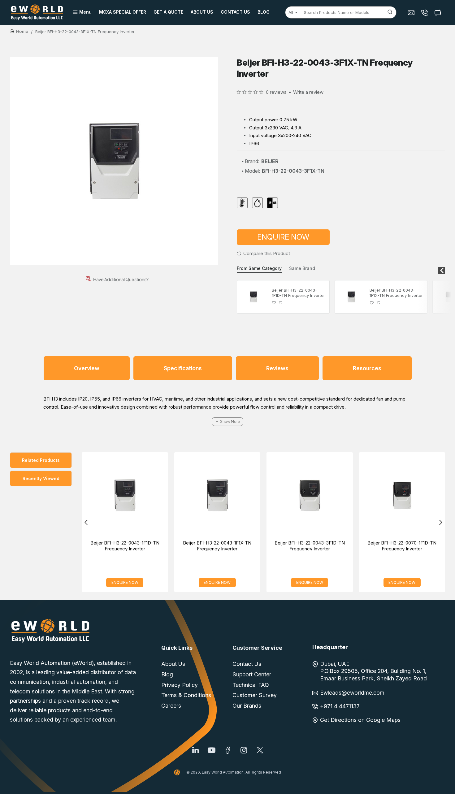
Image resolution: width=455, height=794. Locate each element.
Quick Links (177, 647)
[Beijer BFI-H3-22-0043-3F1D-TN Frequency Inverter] (309, 495)
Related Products (41, 460)
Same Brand (302, 268)
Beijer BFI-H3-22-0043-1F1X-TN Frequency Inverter (396, 293)
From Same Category (259, 268)
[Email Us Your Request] (411, 12)
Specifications (183, 368)
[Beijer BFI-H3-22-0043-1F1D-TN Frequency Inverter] (253, 297)
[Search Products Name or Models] (390, 12)
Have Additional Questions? (121, 279)
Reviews (277, 368)
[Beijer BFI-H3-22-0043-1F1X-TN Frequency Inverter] (351, 297)
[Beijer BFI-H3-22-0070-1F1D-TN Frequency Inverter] (402, 495)
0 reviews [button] (276, 92)
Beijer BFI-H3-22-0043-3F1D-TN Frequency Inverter (310, 546)
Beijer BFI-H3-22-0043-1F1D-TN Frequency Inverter (298, 293)
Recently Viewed (41, 478)
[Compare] (438, 12)
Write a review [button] (308, 92)
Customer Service (257, 647)
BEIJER (270, 161)
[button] (263, 253)
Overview (86, 368)
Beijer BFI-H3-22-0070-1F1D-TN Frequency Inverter (401, 546)
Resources (367, 368)
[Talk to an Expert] (425, 12)
